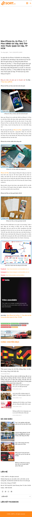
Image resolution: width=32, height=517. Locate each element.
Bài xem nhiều (6, 419)
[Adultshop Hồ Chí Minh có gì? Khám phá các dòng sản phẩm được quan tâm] (6, 405)
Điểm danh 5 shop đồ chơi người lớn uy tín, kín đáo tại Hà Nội (22, 454)
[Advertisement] (16, 23)
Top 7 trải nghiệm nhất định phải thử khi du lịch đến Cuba (23, 423)
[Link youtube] (11, 492)
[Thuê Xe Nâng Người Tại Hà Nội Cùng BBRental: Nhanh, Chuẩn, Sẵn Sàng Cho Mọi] (7, 436)
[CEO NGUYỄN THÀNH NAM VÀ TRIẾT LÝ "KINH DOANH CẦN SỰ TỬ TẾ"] (6, 396)
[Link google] (8, 492)
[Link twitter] (6, 492)
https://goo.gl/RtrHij (7, 81)
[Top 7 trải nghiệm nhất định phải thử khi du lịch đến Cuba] (7, 426)
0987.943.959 (8, 487)
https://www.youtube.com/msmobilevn (15, 275)
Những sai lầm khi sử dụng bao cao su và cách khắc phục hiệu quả (22, 464)
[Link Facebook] (3, 492)
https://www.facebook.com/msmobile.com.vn (18, 269)
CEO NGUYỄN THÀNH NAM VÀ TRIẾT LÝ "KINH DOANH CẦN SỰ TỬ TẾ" (22, 395)
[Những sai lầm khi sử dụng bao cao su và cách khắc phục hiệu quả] (7, 464)
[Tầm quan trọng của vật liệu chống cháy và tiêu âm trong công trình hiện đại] (16, 356)
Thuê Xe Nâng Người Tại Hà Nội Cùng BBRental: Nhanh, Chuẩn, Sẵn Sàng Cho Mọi (22, 434)
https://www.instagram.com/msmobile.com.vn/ (18, 272)
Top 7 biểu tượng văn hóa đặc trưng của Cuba (22, 443)
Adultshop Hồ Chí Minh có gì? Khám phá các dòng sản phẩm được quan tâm (22, 404)
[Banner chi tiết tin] (16, 335)
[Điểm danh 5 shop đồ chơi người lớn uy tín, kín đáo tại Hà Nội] (6, 387)
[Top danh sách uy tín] (8, 3)
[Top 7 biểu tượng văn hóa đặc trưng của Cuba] (7, 446)
